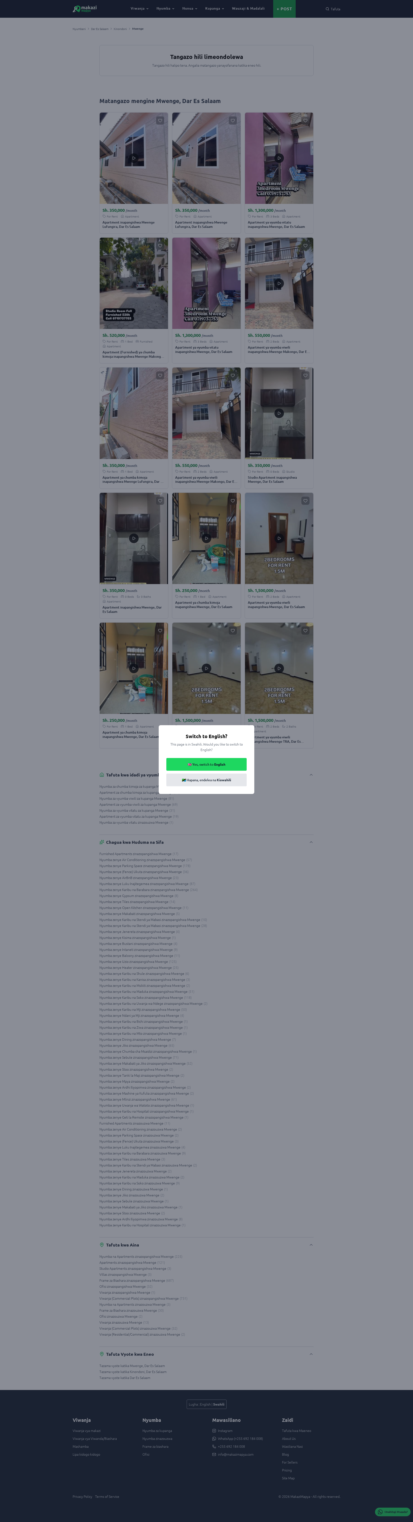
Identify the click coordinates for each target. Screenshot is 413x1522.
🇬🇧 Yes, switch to (206, 764)
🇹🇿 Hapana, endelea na (206, 780)
